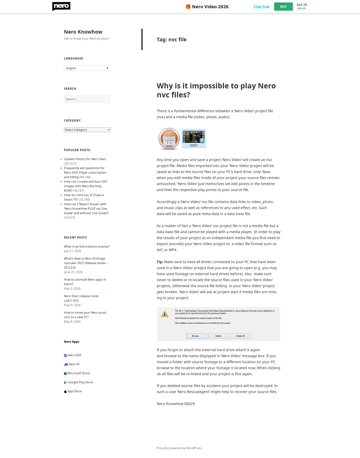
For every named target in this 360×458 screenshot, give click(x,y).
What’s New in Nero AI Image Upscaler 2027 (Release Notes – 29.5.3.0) (86, 263)
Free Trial (261, 6)
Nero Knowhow (83, 31)
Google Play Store (80, 382)
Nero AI (74, 364)
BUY (283, 7)
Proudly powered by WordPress (179, 448)
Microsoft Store (79, 373)
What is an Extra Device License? (87, 246)
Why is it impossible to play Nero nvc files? (216, 90)
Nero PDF (74, 355)
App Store (75, 391)
